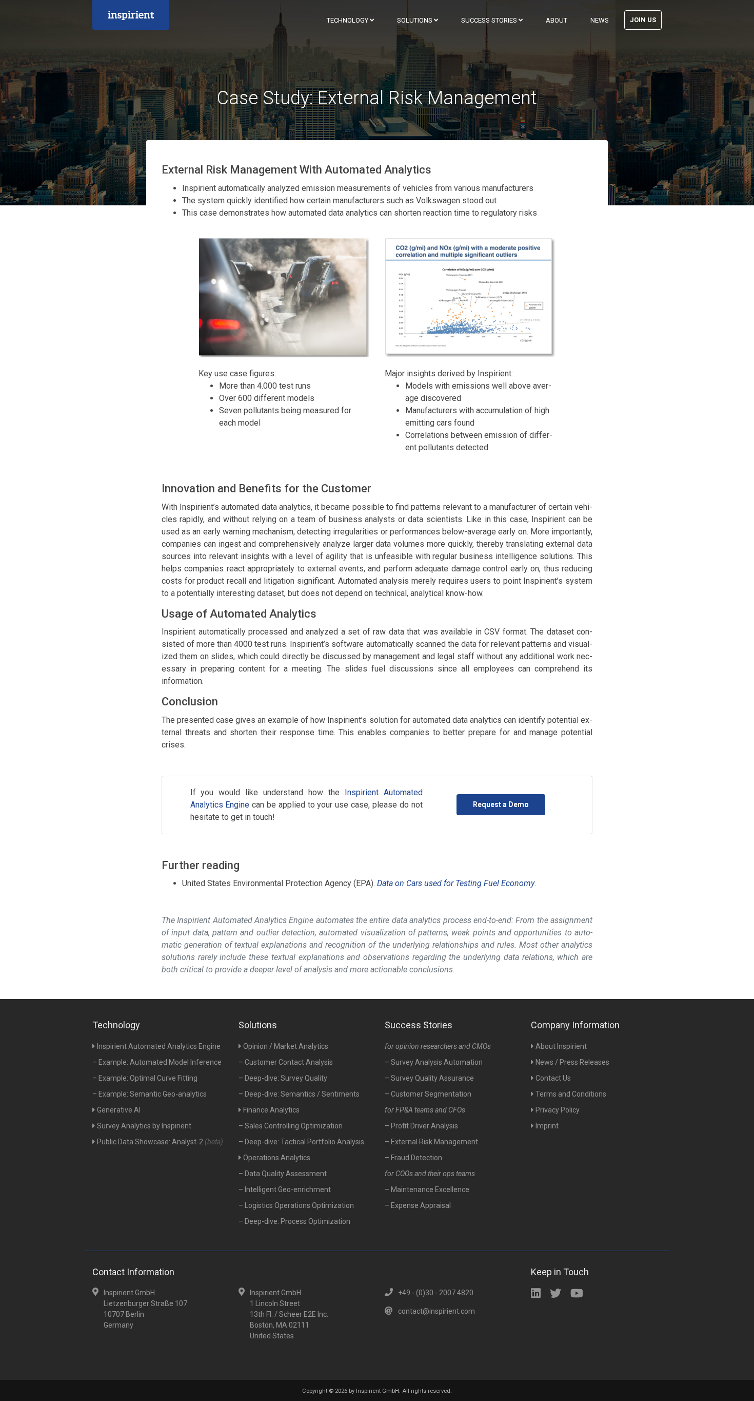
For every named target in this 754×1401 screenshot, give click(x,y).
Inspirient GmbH (377, 1391)
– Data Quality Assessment (283, 1173)
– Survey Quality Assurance (429, 1078)
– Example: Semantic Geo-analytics (149, 1094)
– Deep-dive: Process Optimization (294, 1221)
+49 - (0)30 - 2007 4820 (435, 1293)
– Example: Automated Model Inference (157, 1062)
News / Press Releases (572, 1062)
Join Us (643, 20)
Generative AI (119, 1110)
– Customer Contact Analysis (286, 1062)
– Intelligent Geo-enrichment (285, 1189)
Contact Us (553, 1078)
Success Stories (490, 20)
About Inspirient (561, 1046)
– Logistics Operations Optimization (296, 1205)
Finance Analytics (271, 1110)
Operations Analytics (276, 1158)
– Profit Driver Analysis (421, 1126)
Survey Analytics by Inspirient (144, 1126)
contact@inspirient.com (436, 1311)
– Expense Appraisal (418, 1205)
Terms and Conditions (570, 1094)
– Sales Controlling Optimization (291, 1126)
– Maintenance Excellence (427, 1189)
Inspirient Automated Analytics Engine (159, 1046)
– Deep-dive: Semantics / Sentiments (299, 1094)
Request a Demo (501, 804)
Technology (348, 20)
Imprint (547, 1126)
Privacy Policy (557, 1110)
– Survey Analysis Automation (434, 1062)
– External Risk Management (431, 1142)
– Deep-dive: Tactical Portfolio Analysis (301, 1142)
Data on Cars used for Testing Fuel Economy (455, 883)
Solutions (415, 20)
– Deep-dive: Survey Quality (283, 1078)
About (556, 20)
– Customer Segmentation (428, 1094)
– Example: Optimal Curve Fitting (144, 1078)
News (599, 20)
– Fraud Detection (413, 1158)
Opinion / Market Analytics (285, 1046)
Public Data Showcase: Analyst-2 (160, 1142)
